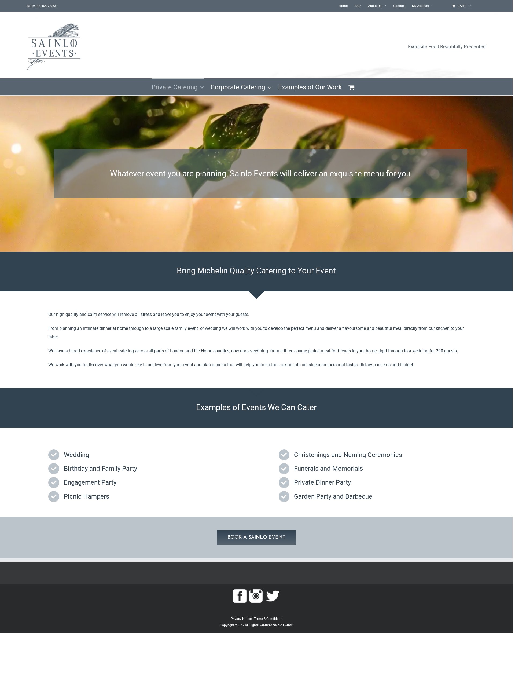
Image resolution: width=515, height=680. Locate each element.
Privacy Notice (241, 619)
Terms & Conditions (268, 619)
